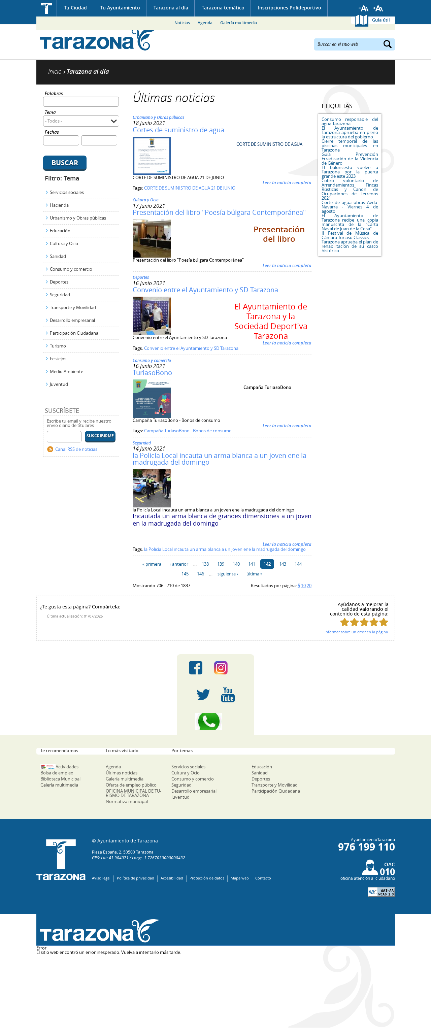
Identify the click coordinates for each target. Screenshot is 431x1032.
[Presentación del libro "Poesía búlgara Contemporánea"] (152, 256)
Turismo (58, 346)
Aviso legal (101, 877)
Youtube (228, 694)
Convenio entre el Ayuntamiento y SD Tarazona (205, 289)
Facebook (195, 667)
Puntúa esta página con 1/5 (344, 622)
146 (200, 574)
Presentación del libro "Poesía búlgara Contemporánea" (219, 212)
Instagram (227, 667)
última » (254, 574)
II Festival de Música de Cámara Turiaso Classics (350, 235)
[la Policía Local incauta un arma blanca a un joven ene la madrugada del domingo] (152, 506)
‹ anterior (179, 564)
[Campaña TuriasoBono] (152, 416)
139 (220, 564)
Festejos (58, 359)
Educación (60, 231)
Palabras (54, 93)
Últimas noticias (121, 773)
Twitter (203, 694)
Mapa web (240, 877)
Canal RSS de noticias (76, 449)
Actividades (67, 767)
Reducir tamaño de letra (363, 8)
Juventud (59, 384)
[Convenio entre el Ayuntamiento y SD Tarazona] (152, 333)
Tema (50, 112)
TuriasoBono (152, 372)
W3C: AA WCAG (381, 892)
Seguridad (60, 295)
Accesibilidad (172, 877)
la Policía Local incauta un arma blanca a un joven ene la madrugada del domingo (219, 459)
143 (282, 564)
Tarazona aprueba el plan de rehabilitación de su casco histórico (350, 246)
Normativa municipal (127, 801)
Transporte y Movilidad (73, 307)
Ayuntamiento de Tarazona (97, 39)
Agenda (205, 23)
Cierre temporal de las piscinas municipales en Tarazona (350, 145)
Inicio (46, 8)
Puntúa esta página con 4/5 (373, 622)
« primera (151, 564)
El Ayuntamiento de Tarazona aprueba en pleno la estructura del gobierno (350, 132)
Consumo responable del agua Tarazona (350, 121)
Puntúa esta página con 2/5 (354, 622)
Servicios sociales (67, 192)
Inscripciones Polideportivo (289, 7)
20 (309, 585)
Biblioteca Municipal (60, 779)
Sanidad (58, 256)
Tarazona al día (171, 7)
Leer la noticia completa (287, 182)
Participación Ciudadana (74, 333)
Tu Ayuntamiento (120, 7)
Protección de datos (207, 877)
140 (236, 564)
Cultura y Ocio (64, 243)
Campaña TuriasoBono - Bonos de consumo (188, 431)
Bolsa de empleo (56, 773)
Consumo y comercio (71, 269)
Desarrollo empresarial (72, 320)
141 (251, 564)
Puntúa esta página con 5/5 (383, 622)
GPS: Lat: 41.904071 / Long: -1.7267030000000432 (138, 857)
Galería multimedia (238, 23)
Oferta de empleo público (131, 785)
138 (205, 564)
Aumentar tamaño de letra (378, 8)
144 (298, 564)
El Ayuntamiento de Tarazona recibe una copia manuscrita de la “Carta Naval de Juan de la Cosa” (350, 222)
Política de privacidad (135, 877)
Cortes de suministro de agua (178, 129)
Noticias (182, 23)
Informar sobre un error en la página (356, 631)
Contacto (263, 877)
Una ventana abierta (97, 930)
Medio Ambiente (66, 371)
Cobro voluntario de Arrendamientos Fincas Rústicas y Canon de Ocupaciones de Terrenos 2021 (350, 189)
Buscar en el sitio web (338, 43)
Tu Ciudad (75, 7)
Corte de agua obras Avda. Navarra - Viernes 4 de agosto (350, 206)
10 (303, 585)
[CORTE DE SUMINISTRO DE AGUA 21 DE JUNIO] (152, 173)
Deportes (59, 282)
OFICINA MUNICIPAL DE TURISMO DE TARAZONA (133, 793)
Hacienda (59, 205)
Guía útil (381, 20)
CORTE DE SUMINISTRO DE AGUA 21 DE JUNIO (189, 188)
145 (185, 574)
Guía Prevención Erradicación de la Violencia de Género (350, 158)
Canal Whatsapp (215, 721)
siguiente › (228, 574)
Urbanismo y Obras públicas (78, 218)
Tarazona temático (223, 7)
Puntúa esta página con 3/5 (364, 622)
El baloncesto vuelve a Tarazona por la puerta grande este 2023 (350, 171)
